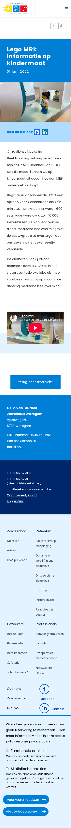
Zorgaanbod (16, 531)
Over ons (14, 689)
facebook (46, 699)
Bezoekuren (15, 634)
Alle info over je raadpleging (46, 543)
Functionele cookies (28, 750)
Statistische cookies (28, 768)
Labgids (41, 643)
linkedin (58, 709)
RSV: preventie (17, 560)
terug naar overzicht (35, 382)
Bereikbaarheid (17, 653)
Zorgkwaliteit (17, 698)
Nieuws (13, 708)
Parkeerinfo (15, 643)
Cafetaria (13, 662)
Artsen (11, 550)
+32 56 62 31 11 (20, 473)
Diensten (13, 541)
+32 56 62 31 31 (21, 479)
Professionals (46, 624)
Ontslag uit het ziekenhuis (45, 578)
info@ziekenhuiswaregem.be (29, 489)
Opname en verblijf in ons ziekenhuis (44, 561)
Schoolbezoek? (17, 672)
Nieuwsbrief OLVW (44, 670)
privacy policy (40, 741)
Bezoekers (15, 624)
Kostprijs (41, 590)
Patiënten (43, 531)
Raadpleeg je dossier (44, 612)
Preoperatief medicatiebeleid (46, 655)
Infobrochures (45, 600)
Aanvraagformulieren (50, 634)
